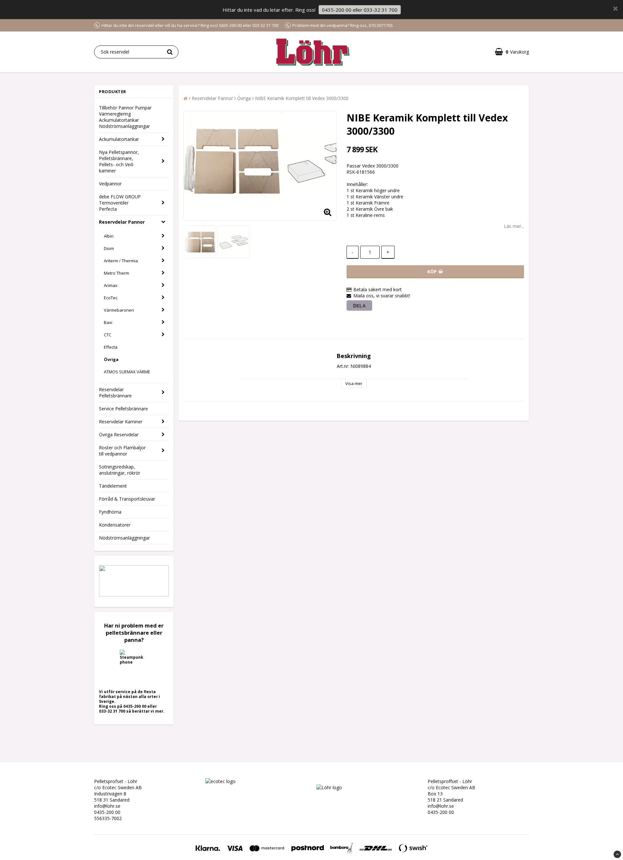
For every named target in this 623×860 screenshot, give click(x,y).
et (238, 781)
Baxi (108, 322)
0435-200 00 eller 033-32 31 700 (359, 9)
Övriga (111, 359)
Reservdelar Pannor (122, 222)
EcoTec (110, 298)
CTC (107, 335)
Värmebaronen (119, 310)
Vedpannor (110, 184)
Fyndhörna (110, 512)
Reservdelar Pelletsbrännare (115, 392)
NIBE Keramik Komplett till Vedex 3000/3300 (301, 98)
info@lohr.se (107, 806)
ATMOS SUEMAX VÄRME (127, 372)
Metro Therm (116, 273)
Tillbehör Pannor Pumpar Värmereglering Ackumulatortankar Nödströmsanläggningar (125, 117)
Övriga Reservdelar (119, 434)
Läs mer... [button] (514, 226)
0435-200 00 (107, 812)
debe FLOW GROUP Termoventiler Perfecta (120, 202)
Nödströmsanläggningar (124, 538)
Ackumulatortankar (119, 139)
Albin (109, 236)
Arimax (110, 285)
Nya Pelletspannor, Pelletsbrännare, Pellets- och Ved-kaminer (119, 161)
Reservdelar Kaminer (120, 421)
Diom (109, 248)
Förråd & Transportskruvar (127, 499)
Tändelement (113, 486)
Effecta (110, 347)
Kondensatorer (114, 525)
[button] (512, 52)
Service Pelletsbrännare (123, 408)
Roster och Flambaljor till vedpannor (122, 450)
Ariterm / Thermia (121, 261)
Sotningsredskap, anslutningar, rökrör (119, 470)
